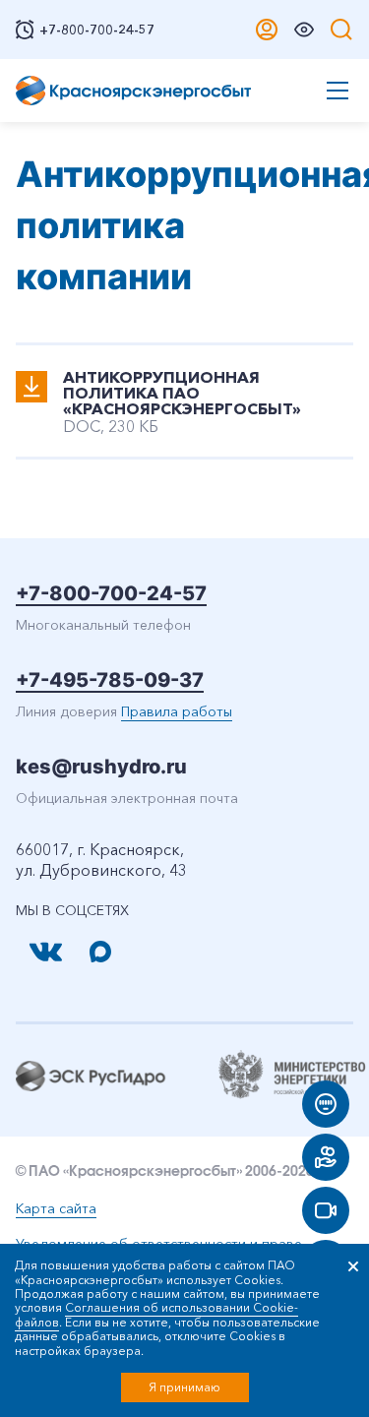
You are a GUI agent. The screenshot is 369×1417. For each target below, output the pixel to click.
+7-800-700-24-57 (111, 593)
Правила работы (176, 711)
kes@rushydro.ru (101, 766)
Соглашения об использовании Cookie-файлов (156, 1314)
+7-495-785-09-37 (110, 680)
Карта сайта (56, 1208)
